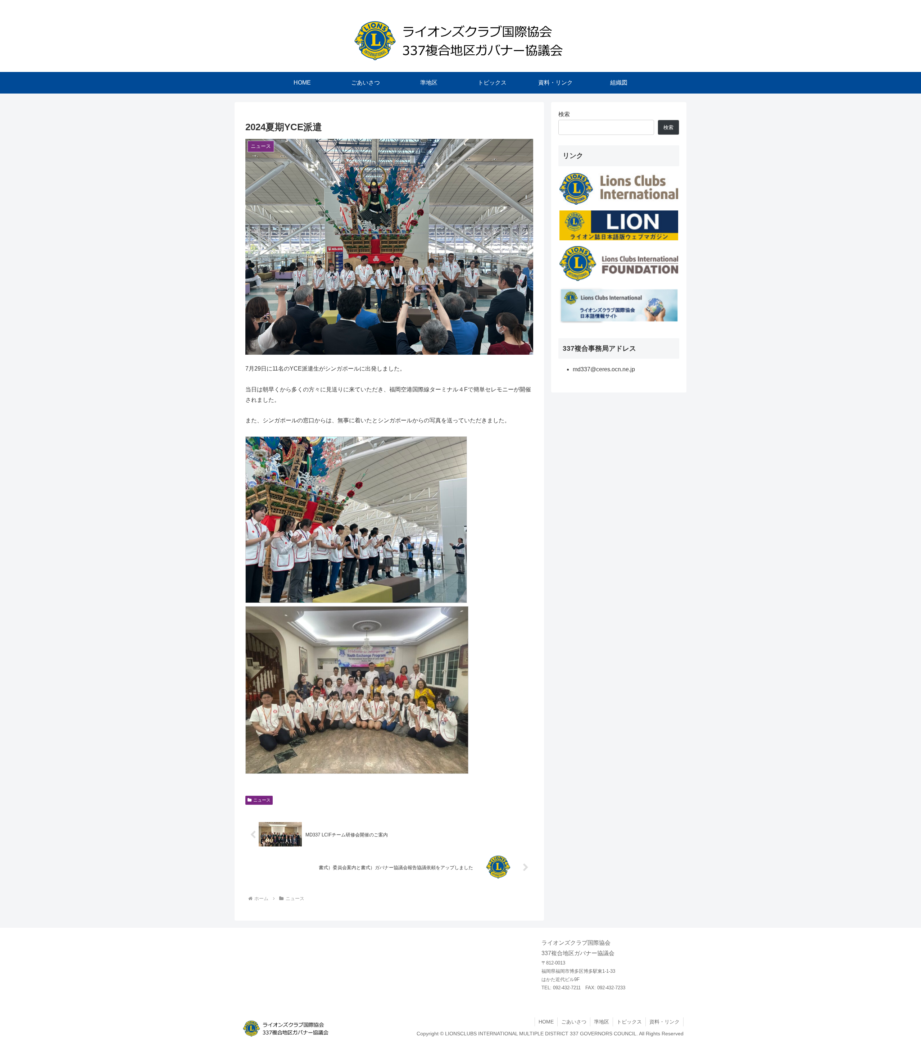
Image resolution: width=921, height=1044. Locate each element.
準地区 (601, 1022)
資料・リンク (664, 1022)
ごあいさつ (573, 1022)
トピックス (629, 1022)
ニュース (262, 800)
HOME (546, 1022)
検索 (564, 114)
